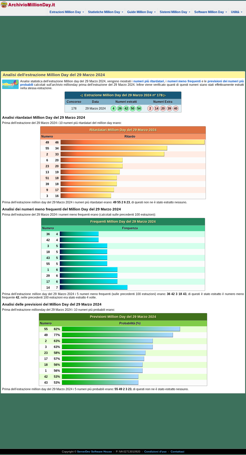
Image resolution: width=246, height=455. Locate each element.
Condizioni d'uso (155, 451)
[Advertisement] (123, 43)
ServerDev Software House (94, 451)
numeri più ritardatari (148, 81)
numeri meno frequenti (184, 81)
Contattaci (177, 451)
